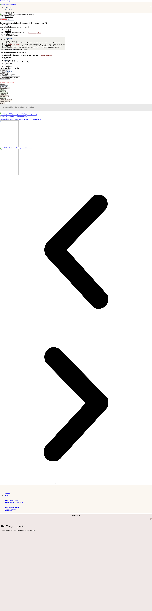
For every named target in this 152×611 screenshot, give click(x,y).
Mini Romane (9, 20)
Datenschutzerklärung (12, 507)
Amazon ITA (4, 74)
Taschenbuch (32, 33)
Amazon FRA (4, 72)
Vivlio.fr (2, 103)
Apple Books (4, 86)
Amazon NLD (4, 75)
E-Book (39, 33)
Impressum (8, 510)
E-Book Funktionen (10, 79)
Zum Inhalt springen (5, 0)
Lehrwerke (8, 9)
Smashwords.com (6, 100)
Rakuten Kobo (4, 96)
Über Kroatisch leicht (11, 500)
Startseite (8, 7)
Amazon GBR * (5, 79)
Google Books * (5, 88)
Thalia (2, 90)
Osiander (3, 98)
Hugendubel (4, 93)
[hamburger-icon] (151, 6)
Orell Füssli (3, 95)
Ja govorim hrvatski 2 (14, 44)
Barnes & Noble (5, 101)
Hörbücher (8, 39)
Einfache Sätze (9, 17)
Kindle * (2, 85)
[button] (76, 252)
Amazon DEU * (5, 70)
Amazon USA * (5, 77)
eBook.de (3, 91)
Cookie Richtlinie (10, 509)
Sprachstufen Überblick (11, 35)
